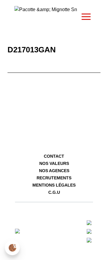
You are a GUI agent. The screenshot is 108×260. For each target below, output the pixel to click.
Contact (54, 156)
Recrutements (54, 177)
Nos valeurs (54, 163)
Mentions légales (54, 185)
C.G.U (54, 192)
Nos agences (54, 170)
